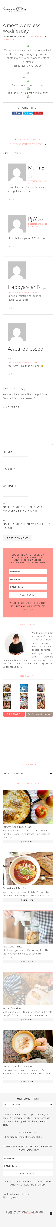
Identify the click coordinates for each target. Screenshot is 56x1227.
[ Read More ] (28, 842)
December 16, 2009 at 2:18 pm (22, 292)
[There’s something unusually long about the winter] (24, 688)
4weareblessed (25, 348)
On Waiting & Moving (14, 888)
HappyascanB (24, 287)
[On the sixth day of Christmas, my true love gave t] (41, 697)
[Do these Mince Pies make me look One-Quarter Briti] (41, 705)
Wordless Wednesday (29, 139)
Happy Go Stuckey (14, 11)
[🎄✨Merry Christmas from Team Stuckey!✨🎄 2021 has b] (7, 705)
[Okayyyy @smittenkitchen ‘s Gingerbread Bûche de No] (24, 705)
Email (9, 469)
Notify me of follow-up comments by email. (24, 509)
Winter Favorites (12, 1008)
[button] (51, 8)
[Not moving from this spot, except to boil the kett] (41, 688)
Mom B (36, 167)
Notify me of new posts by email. (27, 526)
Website (10, 486)
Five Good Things (12, 946)
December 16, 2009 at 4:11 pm (22, 362)
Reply (11, 199)
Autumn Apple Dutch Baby (17, 826)
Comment (12, 406)
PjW (32, 218)
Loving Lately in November (18, 1066)
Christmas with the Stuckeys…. (27, 144)
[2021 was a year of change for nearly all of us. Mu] (24, 697)
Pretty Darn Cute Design (30, 1214)
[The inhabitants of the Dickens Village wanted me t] (7, 697)
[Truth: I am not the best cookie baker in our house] (7, 688)
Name (9, 452)
